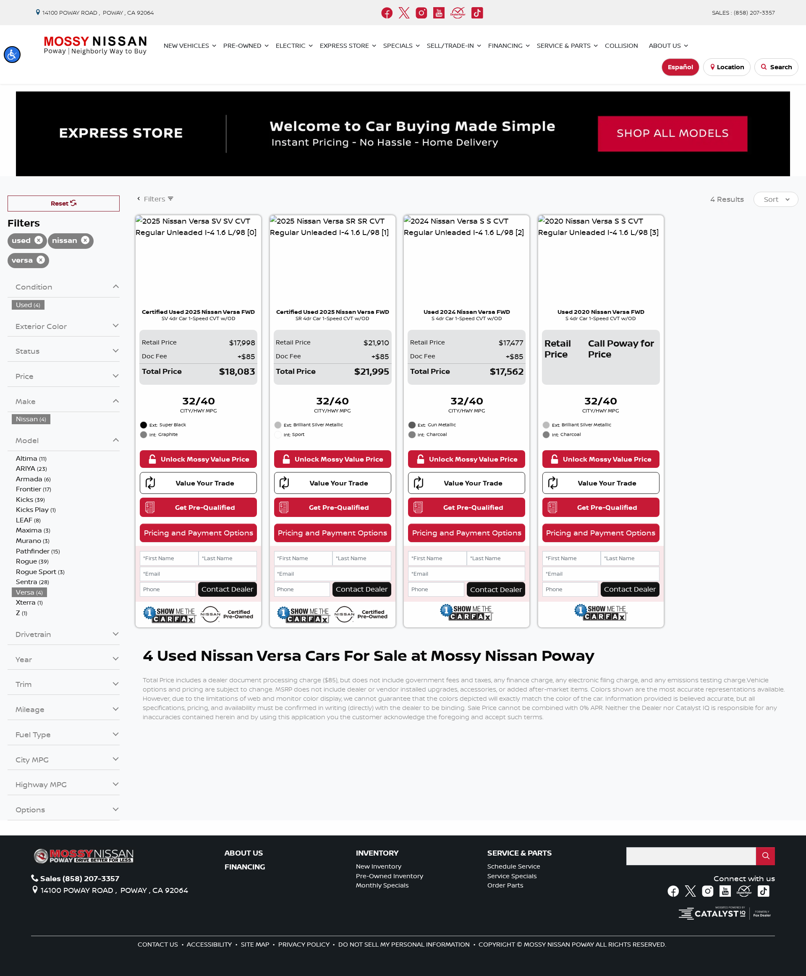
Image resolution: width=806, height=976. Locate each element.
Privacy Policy (304, 944)
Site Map (256, 944)
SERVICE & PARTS (519, 853)
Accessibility (210, 944)
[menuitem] (66, 305)
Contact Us (159, 944)
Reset (60, 203)
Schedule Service (513, 866)
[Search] (765, 856)
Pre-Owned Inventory (389, 876)
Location (730, 67)
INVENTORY (377, 853)
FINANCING (245, 867)
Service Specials (512, 876)
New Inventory (378, 866)
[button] (12, 54)
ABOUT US (244, 853)
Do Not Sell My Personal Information (404, 944)
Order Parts (505, 885)
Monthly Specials (382, 885)
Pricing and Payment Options (198, 532)
